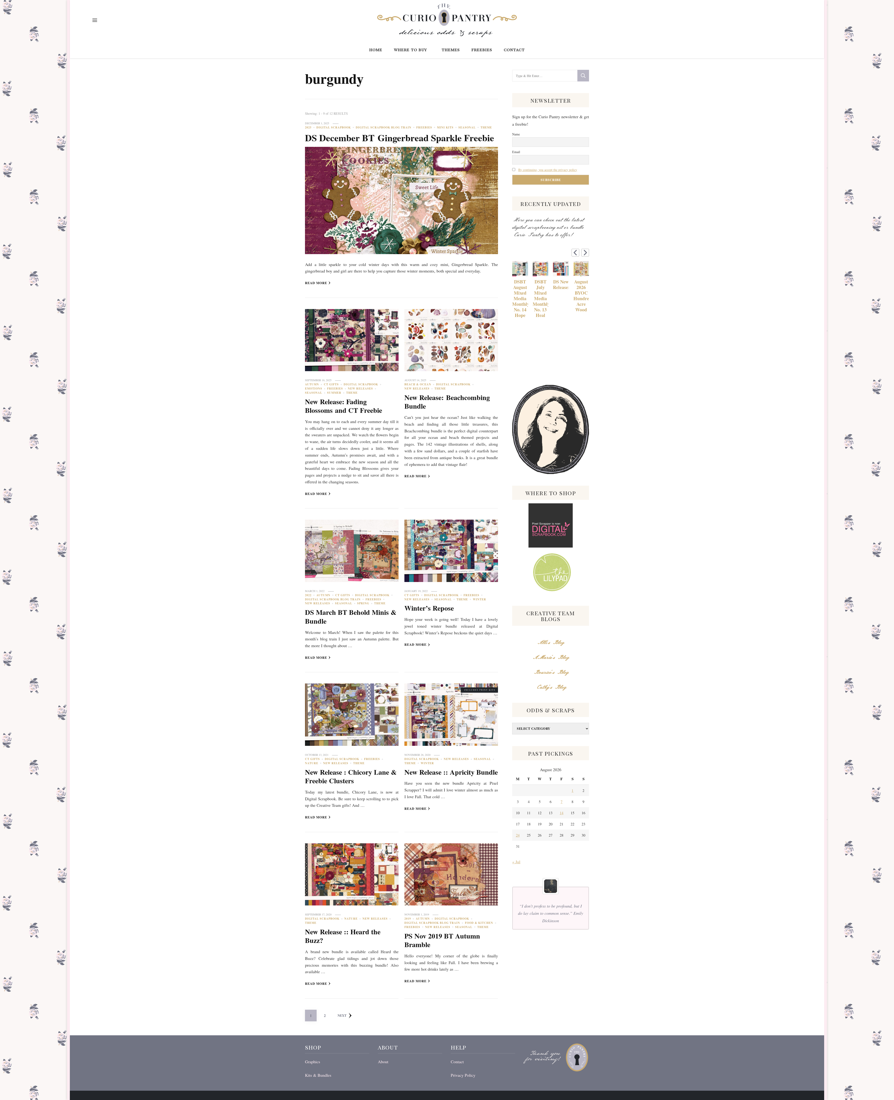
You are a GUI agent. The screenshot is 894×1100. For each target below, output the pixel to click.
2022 (308, 595)
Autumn (312, 384)
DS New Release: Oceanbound (561, 284)
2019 (407, 919)
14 (561, 812)
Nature (311, 763)
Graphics (312, 1061)
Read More (316, 282)
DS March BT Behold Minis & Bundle (350, 616)
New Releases (360, 388)
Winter (479, 599)
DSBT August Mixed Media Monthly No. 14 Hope (520, 298)
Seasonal (467, 127)
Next (342, 1015)
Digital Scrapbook (333, 127)
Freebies (481, 49)
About (383, 1061)
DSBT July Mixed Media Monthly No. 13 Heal (541, 298)
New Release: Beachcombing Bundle (447, 401)
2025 (308, 127)
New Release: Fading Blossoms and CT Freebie (343, 405)
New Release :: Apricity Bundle (451, 772)
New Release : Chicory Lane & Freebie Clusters (351, 776)
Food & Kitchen (479, 923)
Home (375, 49)
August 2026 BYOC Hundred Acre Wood (581, 296)
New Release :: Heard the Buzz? (342, 935)
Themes (451, 49)
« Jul (516, 862)
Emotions (313, 388)
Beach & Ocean (417, 384)
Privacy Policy (463, 1075)
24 (518, 835)
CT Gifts (331, 384)
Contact (514, 49)
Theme (486, 127)
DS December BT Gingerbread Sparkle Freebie (399, 138)
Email (516, 152)
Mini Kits (445, 127)
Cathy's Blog (550, 687)
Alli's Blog (550, 642)
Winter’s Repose (429, 608)
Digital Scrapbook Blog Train (383, 127)
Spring (363, 603)
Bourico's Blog (551, 672)
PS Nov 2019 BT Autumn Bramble (442, 940)
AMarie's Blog (550, 657)
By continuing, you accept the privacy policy (547, 170)
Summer (334, 393)
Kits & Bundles (318, 1075)
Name (516, 134)
